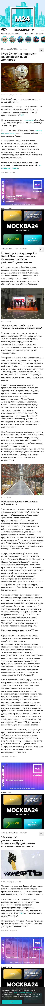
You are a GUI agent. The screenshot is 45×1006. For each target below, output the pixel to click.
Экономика (23, 49)
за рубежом (14, 930)
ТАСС (21, 115)
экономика (5, 172)
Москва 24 (22, 29)
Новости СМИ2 (6, 208)
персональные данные (23, 992)
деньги (12, 172)
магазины (13, 756)
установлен (29, 120)
